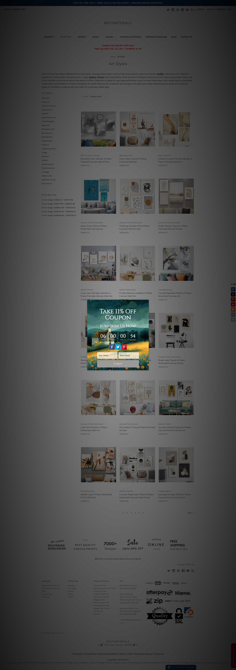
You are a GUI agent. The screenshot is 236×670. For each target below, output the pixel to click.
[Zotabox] (147, 368)
